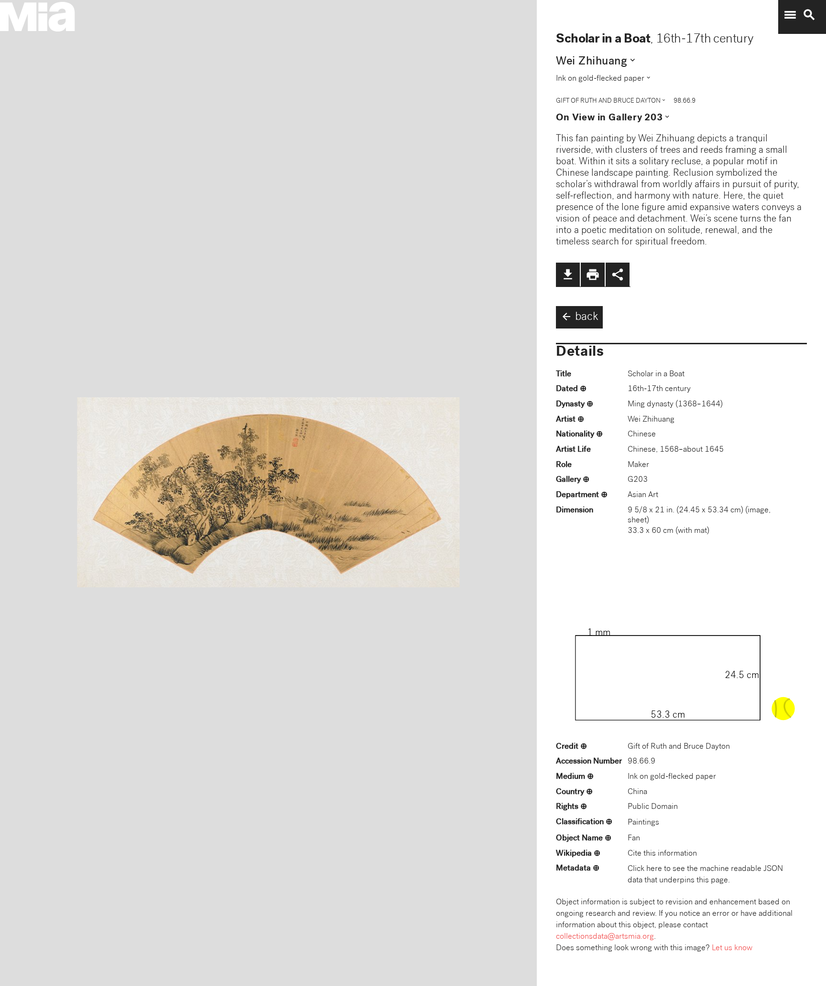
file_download (568, 274)
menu (790, 15)
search (809, 15)
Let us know (732, 948)
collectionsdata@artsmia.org (605, 937)
